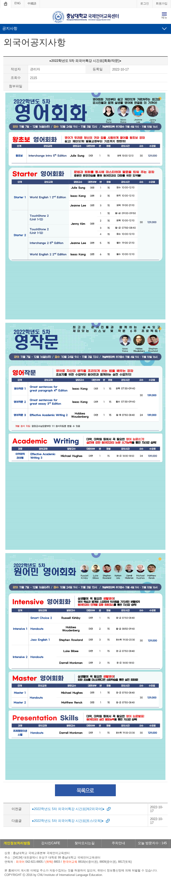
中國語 (32, 3)
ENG (17, 3)
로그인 (144, 3)
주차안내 (118, 843)
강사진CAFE (50, 843)
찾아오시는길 (85, 843)
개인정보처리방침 (17, 843)
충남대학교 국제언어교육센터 (85, 16)
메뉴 (164, 17)
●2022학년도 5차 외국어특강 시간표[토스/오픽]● (68, 821)
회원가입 (161, 3)
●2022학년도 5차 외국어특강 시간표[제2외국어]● (68, 809)
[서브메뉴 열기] (164, 28)
